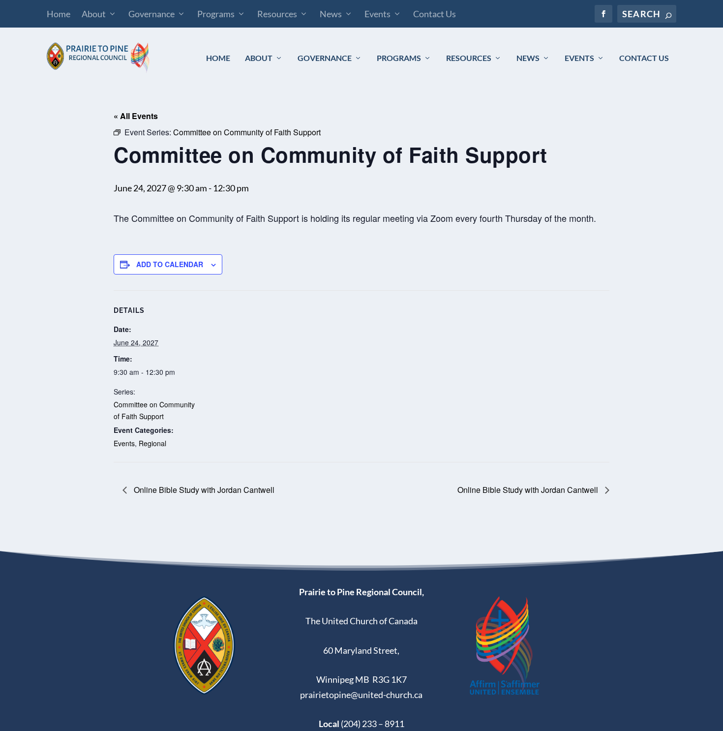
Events (377, 13)
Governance (151, 13)
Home (58, 13)
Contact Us (434, 13)
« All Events (136, 116)
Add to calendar (169, 264)
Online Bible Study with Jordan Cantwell (203, 489)
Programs (216, 13)
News (331, 13)
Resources (277, 13)
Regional (152, 443)
